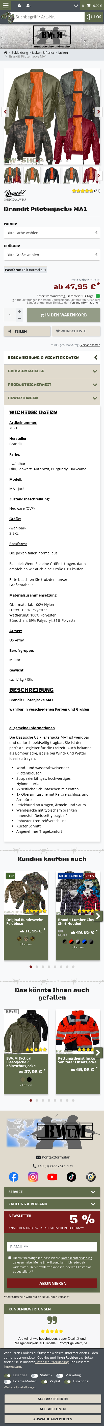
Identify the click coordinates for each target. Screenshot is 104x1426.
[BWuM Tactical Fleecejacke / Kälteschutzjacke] (26, 1031)
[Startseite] (52, 36)
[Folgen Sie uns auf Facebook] (13, 1177)
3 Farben (26, 944)
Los (97, 16)
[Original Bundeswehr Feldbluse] (26, 893)
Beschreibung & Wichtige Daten (43, 357)
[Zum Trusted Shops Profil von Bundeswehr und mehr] (91, 1177)
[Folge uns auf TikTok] (71, 1177)
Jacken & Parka (43, 52)
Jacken (63, 52)
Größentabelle (26, 371)
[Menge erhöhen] (19, 311)
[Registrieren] (29, 5)
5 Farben (78, 947)
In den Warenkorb (65, 315)
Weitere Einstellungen (20, 1387)
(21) (97, 190)
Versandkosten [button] (90, 345)
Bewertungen (23, 398)
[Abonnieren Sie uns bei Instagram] (33, 1177)
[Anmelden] (20, 5)
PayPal (55, 1381)
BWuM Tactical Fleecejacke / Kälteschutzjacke (21, 1062)
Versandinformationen (84, 302)
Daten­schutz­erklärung (52, 1362)
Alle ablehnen (53, 1409)
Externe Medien (25, 1381)
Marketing (73, 1375)
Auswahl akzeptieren (52, 1419)
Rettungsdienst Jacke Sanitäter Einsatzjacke (77, 1060)
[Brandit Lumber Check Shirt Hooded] (78, 893)
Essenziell (20, 1375)
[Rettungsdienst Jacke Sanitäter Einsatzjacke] (78, 1031)
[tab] (52, 358)
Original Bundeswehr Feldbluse (24, 922)
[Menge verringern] (19, 318)
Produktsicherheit (29, 384)
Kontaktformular (55, 1157)
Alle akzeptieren (53, 1398)
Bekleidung (19, 52)
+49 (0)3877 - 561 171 (55, 1166)
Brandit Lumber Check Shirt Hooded (77, 922)
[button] (92, 5)
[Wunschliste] (76, 5)
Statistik (46, 1375)
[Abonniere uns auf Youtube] (52, 1177)
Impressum (12, 1366)
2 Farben (26, 1085)
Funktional (81, 1381)
